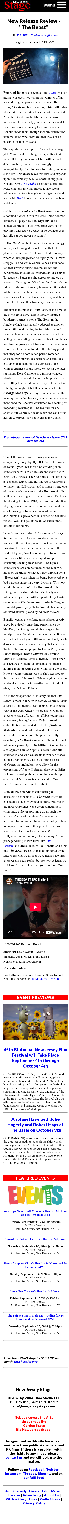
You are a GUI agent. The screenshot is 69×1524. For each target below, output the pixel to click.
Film (45, 1491)
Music (56, 1491)
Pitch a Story (16, 1499)
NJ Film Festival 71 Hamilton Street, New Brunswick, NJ (35, 1227)
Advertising (32, 1495)
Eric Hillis (23, 35)
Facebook (37, 1469)
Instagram (13, 1473)
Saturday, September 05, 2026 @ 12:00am (35, 1246)
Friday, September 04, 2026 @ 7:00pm (36, 1221)
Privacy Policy (33, 1503)
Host (20, 198)
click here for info (25, 1361)
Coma (52, 92)
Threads (29, 1473)
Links (33, 1499)
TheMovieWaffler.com (44, 35)
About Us (51, 1495)
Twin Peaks (28, 183)
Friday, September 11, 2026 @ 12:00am (35, 1298)
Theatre (13, 1495)
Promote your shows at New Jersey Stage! (35, 439)
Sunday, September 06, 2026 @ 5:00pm (35, 1274)
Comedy (20, 1491)
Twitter (52, 1469)
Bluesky (44, 1473)
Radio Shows (50, 1499)
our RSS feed (34, 1477)
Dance (34, 1491)
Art (8, 1491)
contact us (13, 1457)
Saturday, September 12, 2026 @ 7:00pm (35, 1326)
